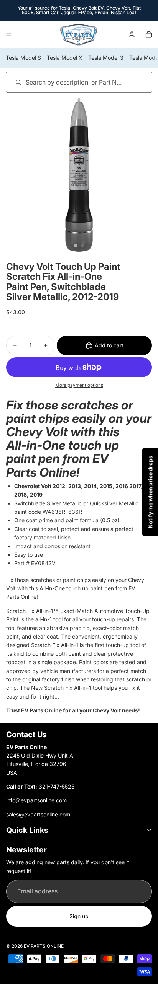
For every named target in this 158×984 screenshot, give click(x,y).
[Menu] (9, 34)
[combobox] (68, 82)
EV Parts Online (44, 946)
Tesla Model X (64, 57)
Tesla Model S (23, 57)
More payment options (79, 385)
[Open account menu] (131, 34)
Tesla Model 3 (105, 57)
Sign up (79, 916)
